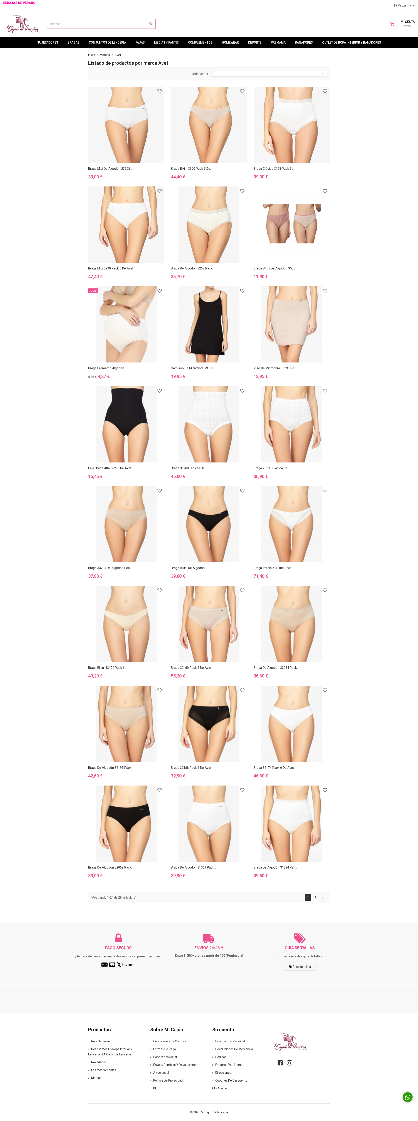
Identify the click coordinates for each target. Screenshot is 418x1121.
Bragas (73, 42)
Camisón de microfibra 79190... (193, 368)
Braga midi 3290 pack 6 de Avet (110, 268)
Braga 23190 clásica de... (271, 468)
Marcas (96, 1078)
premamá (278, 42)
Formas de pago (164, 1049)
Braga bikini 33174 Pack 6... (107, 668)
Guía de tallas (301, 967)
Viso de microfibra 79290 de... (275, 368)
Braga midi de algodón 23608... (110, 169)
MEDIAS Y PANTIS (166, 42)
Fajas (140, 42)
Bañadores (304, 42)
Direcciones (223, 1072)
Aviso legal (161, 1072)
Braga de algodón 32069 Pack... (110, 867)
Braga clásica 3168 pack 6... (273, 169)
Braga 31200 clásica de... (189, 468)
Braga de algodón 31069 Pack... (193, 867)
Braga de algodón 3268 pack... (192, 268)
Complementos (200, 42)
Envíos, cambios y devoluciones (175, 1065)
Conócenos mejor (165, 1057)
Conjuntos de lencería (107, 42)
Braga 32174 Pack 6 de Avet (274, 768)
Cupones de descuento (231, 1080)
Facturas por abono (229, 1065)
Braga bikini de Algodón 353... (274, 268)
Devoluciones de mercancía (234, 1049)
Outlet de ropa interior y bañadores (351, 42)
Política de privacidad (168, 1080)
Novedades (99, 1062)
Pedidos (220, 1057)
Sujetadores (47, 42)
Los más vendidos (103, 1070)
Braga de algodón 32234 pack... (276, 668)
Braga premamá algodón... (107, 368)
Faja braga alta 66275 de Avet (109, 468)
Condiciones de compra (169, 1041)
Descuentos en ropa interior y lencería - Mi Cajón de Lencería (110, 1051)
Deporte (254, 42)
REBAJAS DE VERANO (19, 3)
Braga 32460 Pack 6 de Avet (191, 668)
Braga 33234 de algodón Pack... (110, 568)
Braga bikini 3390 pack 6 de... (191, 169)
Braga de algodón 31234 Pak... (275, 867)
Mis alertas (220, 1088)
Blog (156, 1088)
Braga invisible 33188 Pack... (273, 568)
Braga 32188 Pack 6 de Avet (191, 768)
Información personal (230, 1041)
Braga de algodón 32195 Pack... (110, 768)
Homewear (230, 42)
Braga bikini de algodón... (189, 568)
